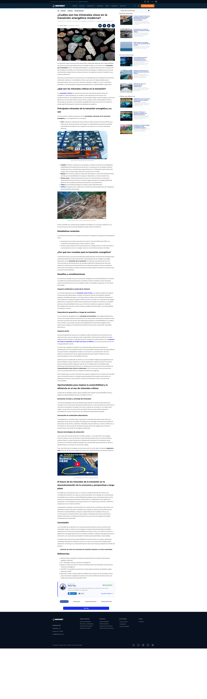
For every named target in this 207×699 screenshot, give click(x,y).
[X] (138, 645)
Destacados (76, 601)
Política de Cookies (85, 628)
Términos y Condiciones (86, 623)
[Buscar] (134, 5)
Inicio (58, 11)
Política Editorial (104, 621)
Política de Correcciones (106, 628)
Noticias (75, 5)
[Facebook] (143, 645)
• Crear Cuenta (123, 621)
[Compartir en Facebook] (100, 25)
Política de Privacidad (86, 626)
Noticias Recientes (106, 601)
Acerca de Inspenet (85, 621)
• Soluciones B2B (124, 626)
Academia (114, 5)
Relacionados (64, 601)
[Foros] (145, 1)
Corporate (100, 5)
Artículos (81, 5)
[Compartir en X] (104, 25)
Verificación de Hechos (106, 626)
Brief (107, 5)
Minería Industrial (79, 10)
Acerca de (123, 5)
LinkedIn (73, 593)
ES (156, 1)
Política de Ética (104, 623)
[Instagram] (148, 645)
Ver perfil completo (106, 593)
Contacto (141, 621)
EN (152, 1)
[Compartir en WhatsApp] (113, 25)
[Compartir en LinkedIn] (109, 25)
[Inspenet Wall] (148, 1)
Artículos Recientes (90, 601)
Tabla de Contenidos (128, 10)
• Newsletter (122, 624)
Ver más (86, 608)
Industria (70, 10)
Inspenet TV (90, 5)
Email (82, 593)
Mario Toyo (63, 25)
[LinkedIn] (133, 645)
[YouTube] (152, 645)
